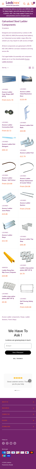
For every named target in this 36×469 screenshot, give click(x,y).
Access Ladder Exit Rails (26, 126)
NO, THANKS (18, 358)
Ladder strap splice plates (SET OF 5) (8, 297)
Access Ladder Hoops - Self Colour (8, 179)
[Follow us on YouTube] (11, 443)
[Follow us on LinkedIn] (14, 443)
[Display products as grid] (30, 68)
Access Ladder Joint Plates (7, 209)
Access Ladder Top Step (26, 240)
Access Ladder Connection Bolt (7, 126)
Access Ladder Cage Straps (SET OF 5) (8, 94)
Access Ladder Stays (7, 236)
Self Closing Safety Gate (26, 302)
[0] (32, 4)
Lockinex (5, 89)
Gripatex (5, 267)
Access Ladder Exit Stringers (8, 145)
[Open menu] (3, 4)
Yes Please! (18, 352)
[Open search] (24, 4)
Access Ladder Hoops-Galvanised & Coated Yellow (26, 181)
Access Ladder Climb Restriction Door (26, 94)
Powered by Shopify (7, 465)
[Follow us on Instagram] (7, 443)
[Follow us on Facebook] (3, 443)
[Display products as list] (33, 68)
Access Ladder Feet (27, 153)
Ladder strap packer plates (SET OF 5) (27, 269)
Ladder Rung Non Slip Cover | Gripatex (9, 271)
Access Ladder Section (25, 204)
